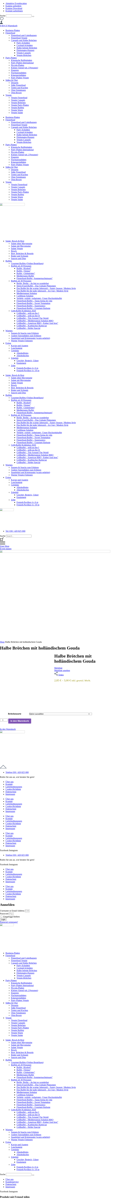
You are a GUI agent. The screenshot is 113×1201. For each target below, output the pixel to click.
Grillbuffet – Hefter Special (28, 328)
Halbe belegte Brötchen (27, 48)
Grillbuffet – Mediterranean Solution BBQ (35, 321)
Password (4, 913)
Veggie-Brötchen (24, 55)
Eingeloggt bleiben (11, 916)
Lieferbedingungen (14, 787)
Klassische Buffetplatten (21, 60)
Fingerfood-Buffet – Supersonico (31, 306)
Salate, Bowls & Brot (15, 241)
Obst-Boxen (16, 92)
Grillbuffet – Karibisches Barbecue (32, 326)
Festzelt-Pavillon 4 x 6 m (27, 368)
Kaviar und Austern (19, 345)
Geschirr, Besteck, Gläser (28, 360)
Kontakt (9, 784)
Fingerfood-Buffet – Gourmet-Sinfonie (33, 308)
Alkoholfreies (22, 353)
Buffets (9, 261)
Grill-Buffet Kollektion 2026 (23, 311)
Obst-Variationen (18, 90)
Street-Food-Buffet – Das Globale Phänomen (36, 286)
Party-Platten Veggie (20, 78)
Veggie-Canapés (24, 53)
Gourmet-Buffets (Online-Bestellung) (27, 263)
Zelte (13, 365)
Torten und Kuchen (19, 87)
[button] (8, 729)
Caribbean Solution (25, 296)
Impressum (10, 794)
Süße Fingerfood (18, 85)
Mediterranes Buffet (25, 276)
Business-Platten (13, 30)
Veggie (9, 95)
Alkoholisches (23, 355)
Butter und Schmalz (19, 256)
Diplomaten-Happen (25, 50)
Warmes (9, 331)
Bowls (14, 251)
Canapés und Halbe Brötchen (24, 40)
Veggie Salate (17, 112)
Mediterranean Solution (27, 293)
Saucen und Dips (18, 258)
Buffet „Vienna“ (24, 271)
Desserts (14, 83)
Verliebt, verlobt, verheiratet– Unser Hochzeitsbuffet (39, 298)
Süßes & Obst (12, 80)
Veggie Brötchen (18, 102)
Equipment (21, 363)
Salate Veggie (17, 248)
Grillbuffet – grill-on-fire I (28, 313)
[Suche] (33, 16)
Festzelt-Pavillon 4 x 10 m (28, 370)
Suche (2, 16)
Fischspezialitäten (18, 73)
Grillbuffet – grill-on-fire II (28, 316)
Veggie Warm (17, 110)
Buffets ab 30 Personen (21, 281)
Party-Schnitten (23, 43)
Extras (8, 343)
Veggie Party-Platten (20, 105)
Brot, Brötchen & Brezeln (22, 253)
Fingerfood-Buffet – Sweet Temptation (33, 303)
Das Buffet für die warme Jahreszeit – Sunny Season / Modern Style (46, 288)
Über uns (10, 782)
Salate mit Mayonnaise (21, 246)
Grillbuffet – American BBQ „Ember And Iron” (37, 323)
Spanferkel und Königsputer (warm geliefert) (30, 338)
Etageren (15, 70)
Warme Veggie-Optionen (22, 340)
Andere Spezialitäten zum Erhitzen (26, 336)
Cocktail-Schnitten (25, 45)
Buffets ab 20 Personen (21, 266)
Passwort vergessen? (9, 922)
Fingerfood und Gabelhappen (24, 35)
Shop (2, 642)
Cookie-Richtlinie (13, 789)
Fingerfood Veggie (19, 38)
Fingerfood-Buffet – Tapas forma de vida (34, 301)
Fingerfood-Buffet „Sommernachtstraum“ (35, 278)
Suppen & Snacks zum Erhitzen (25, 333)
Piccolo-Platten (17, 65)
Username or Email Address (12, 911)
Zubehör (14, 358)
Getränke (15, 350)
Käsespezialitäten (18, 75)
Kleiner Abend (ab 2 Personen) (24, 68)
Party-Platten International (22, 63)
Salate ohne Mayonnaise (21, 243)
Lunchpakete (16, 348)
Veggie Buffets (17, 107)
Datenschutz (11, 792)
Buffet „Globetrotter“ (26, 273)
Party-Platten (11, 58)
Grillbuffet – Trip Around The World (33, 318)
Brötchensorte (14, 714)
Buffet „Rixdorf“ (24, 268)
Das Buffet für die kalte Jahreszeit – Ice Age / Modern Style (42, 291)
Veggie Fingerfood (19, 97)
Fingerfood (10, 33)
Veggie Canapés (18, 100)
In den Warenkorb (19, 721)
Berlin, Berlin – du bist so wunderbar (33, 283)
